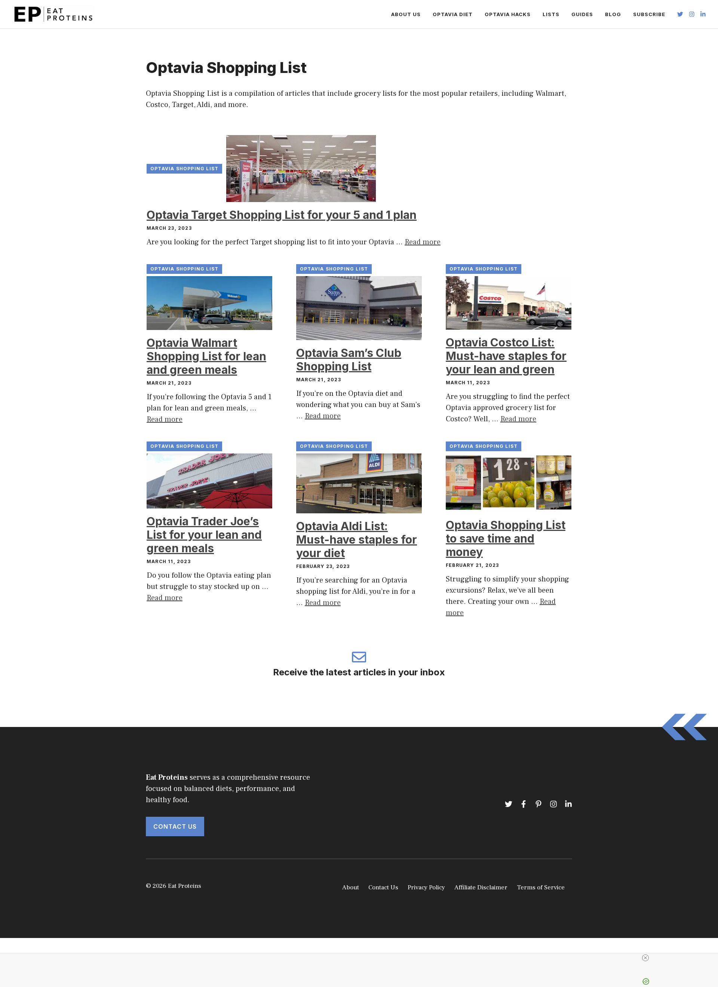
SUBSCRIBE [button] (649, 14)
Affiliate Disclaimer (480, 887)
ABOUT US (406, 14)
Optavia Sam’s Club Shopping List (348, 359)
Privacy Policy (426, 887)
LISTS (551, 14)
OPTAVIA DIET (453, 14)
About (350, 887)
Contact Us (175, 826)
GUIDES (582, 14)
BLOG (613, 14)
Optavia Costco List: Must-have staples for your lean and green (506, 356)
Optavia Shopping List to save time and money (505, 538)
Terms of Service (541, 887)
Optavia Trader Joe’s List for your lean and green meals (204, 534)
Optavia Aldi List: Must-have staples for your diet (356, 539)
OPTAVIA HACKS (508, 14)
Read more (423, 242)
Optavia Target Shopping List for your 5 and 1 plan (282, 214)
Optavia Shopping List (184, 168)
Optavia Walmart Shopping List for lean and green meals (206, 356)
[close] (645, 957)
